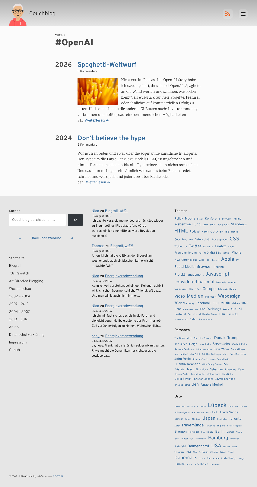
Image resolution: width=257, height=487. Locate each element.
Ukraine (179, 464)
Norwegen (194, 432)
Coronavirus (189, 260)
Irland (234, 447)
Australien (203, 452)
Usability (232, 314)
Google (209, 289)
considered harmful (194, 282)
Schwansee (179, 452)
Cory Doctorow (238, 354)
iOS (196, 309)
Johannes (230, 369)
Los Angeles (215, 464)
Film (222, 314)
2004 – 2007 (19, 312)
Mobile (190, 219)
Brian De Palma (182, 385)
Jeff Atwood (213, 374)
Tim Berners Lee (183, 338)
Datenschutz (203, 240)
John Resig (182, 359)
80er (198, 289)
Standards (239, 224)
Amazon (208, 246)
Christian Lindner (202, 379)
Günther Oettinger (211, 354)
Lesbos (203, 406)
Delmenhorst (198, 446)
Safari (193, 319)
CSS (234, 239)
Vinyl (177, 260)
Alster (177, 426)
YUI (199, 253)
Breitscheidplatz (234, 426)
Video (179, 296)
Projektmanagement (189, 275)
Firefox (220, 246)
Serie (212, 224)
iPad (202, 309)
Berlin (220, 431)
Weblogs (214, 309)
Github (20, 350)
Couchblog (180, 240)
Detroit (202, 458)
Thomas (98, 246)
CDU (215, 303)
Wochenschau (20, 289)
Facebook (203, 303)
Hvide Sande (229, 412)
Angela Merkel (212, 385)
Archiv (14, 327)
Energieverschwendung (124, 276)
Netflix (226, 253)
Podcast (195, 232)
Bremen (180, 431)
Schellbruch (201, 464)
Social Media (184, 267)
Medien (195, 296)
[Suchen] (75, 220)
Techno (219, 267)
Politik (178, 219)
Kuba (230, 406)
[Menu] (243, 14)
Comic (205, 232)
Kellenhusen (179, 406)
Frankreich (234, 439)
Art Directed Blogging (26, 281)
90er (244, 303)
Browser (204, 267)
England (221, 425)
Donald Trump (226, 338)
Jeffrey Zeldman (184, 349)
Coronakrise (219, 231)
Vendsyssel (187, 438)
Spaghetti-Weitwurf (107, 65)
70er (178, 303)
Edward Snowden (225, 379)
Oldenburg (228, 458)
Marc (225, 354)
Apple (227, 259)
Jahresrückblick (226, 289)
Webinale (221, 282)
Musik (225, 303)
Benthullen (222, 419)
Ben (195, 384)
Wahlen (236, 303)
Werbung (188, 303)
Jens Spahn (205, 344)
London (226, 447)
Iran (203, 432)
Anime (237, 218)
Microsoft (210, 297)
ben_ (95, 336)
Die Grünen (188, 309)
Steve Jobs (221, 344)
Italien (187, 419)
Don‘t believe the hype (111, 138)
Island (189, 464)
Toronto (235, 418)
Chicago (243, 406)
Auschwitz (212, 412)
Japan (209, 418)
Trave (188, 452)
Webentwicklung (187, 224)
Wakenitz (214, 452)
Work (226, 309)
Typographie (222, 224)
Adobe (205, 225)
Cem (241, 370)
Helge (193, 344)
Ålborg (239, 432)
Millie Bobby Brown (212, 364)
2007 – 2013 (19, 304)
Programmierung (185, 253)
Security (192, 314)
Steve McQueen (200, 359)
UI (186, 247)
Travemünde (192, 425)
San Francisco (200, 439)
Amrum (231, 452)
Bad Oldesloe (192, 406)
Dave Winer (221, 349)
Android (232, 246)
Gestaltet (180, 314)
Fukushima (210, 426)
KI (240, 309)
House (234, 231)
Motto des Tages (208, 314)
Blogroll (15, 266)
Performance (205, 319)
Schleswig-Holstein (184, 412)
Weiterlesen (94, 120)
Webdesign (229, 296)
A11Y (234, 309)
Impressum (18, 342)
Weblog (178, 246)
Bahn (178, 309)
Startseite (17, 258)
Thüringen (196, 419)
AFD (201, 260)
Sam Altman (238, 349)
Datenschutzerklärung (27, 335)
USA (216, 446)
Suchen (14, 211)
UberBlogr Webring (45, 238)
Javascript (217, 274)
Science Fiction (181, 319)
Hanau (209, 432)
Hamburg (218, 438)
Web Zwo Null (180, 289)
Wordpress (212, 252)
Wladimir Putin (239, 344)
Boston (223, 452)
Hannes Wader (181, 374)
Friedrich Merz (184, 370)
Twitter (195, 246)
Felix (226, 364)
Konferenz (212, 219)
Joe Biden (180, 344)
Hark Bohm (227, 374)
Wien (195, 452)
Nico (95, 211)
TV (237, 260)
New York (200, 413)
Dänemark (185, 458)
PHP (208, 260)
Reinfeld (180, 446)
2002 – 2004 (19, 296)
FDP (191, 240)
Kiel (236, 406)
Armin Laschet (198, 374)
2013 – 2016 (18, 319)
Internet (215, 260)
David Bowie (182, 379)
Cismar (230, 432)
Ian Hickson (181, 354)
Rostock (178, 419)
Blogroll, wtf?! (116, 211)
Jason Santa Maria (219, 359)
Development (220, 239)
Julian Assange (204, 349)
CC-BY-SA (58, 476)
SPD (191, 289)
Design (200, 219)
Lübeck (217, 405)
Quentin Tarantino (187, 364)
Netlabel (232, 282)
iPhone (236, 253)
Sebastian (216, 370)
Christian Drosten (203, 338)
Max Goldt (195, 354)
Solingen (241, 458)
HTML (181, 231)
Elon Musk (201, 370)
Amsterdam (213, 458)
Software (227, 218)
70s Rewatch (19, 273)
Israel (176, 439)
